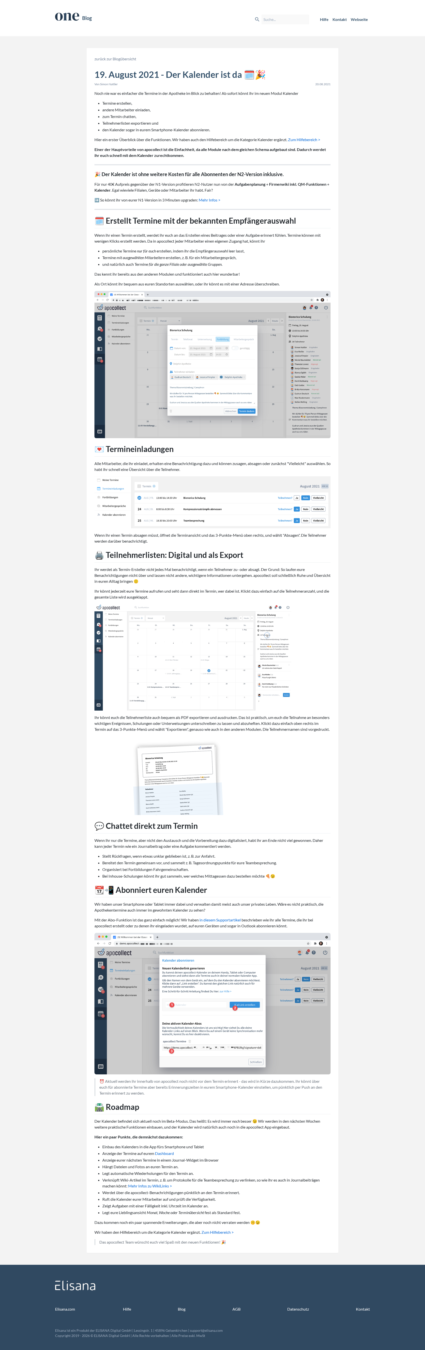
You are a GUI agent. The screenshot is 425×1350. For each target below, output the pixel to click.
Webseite (359, 19)
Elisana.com (65, 1309)
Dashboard (164, 1153)
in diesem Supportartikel (220, 919)
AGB (236, 1309)
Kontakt (340, 19)
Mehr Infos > (209, 200)
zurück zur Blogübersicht (115, 58)
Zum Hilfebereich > (304, 139)
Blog (87, 18)
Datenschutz (298, 1309)
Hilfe (324, 19)
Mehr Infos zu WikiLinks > (150, 1185)
